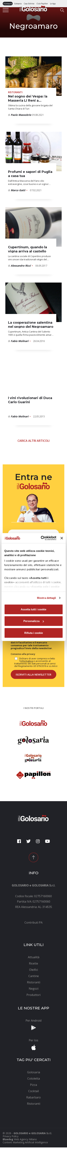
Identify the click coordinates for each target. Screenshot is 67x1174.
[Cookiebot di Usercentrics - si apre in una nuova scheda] (42, 538)
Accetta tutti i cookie (33, 609)
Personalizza (31, 621)
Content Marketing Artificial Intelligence (25, 1142)
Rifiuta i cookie (33, 632)
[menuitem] (33, 922)
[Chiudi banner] (61, 538)
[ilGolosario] (33, 8)
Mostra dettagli (46, 597)
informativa (26, 661)
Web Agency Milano (25, 1139)
